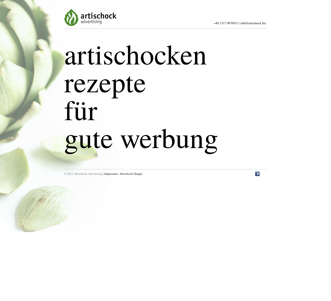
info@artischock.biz (253, 23)
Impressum (111, 174)
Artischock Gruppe (131, 174)
